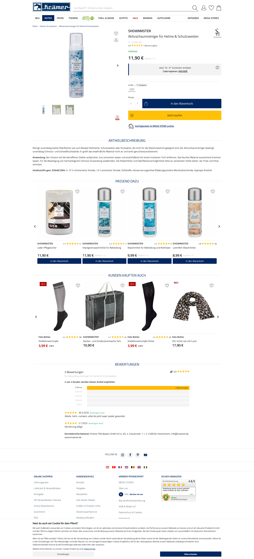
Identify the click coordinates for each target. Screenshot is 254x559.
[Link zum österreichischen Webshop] (108, 467)
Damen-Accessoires (48, 26)
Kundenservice (85, 476)
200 (131, 89)
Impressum (124, 518)
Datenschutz (89, 548)
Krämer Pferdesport (131, 476)
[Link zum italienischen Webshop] (146, 467)
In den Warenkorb (59, 261)
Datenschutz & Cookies (130, 512)
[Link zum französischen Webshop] (120, 467)
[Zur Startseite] (52, 6)
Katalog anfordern (85, 517)
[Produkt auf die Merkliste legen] (116, 33)
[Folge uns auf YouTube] (145, 455)
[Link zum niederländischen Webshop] (127, 467)
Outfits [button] (123, 18)
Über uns (123, 488)
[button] (88, 18)
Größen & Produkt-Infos (88, 506)
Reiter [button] (48, 18)
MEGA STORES (211, 18)
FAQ (36, 517)
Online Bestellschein (44, 506)
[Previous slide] (35, 65)
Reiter (35, 26)
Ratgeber (143, 85)
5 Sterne (78, 387)
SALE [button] (135, 18)
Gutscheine (39, 511)
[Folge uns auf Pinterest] (138, 455)
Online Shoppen (43, 476)
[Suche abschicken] (195, 8)
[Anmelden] (203, 7)
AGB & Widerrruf (127, 506)
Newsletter (81, 494)
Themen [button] (73, 18)
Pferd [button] (60, 18)
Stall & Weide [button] (106, 18)
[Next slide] (117, 65)
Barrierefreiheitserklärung (132, 500)
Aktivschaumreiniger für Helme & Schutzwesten (79, 26)
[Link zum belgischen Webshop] (133, 467)
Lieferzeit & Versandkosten (47, 488)
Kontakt (80, 482)
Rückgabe (39, 494)
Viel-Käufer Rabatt (85, 500)
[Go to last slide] (35, 226)
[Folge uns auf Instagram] (123, 455)
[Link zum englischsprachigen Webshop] (139, 467)
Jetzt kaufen (174, 115)
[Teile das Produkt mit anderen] (116, 40)
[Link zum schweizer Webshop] (114, 467)
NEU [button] (37, 18)
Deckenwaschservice (86, 511)
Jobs (131, 494)
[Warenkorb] (218, 7)
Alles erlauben (190, 554)
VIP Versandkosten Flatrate (47, 500)
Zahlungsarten (41, 482)
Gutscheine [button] (164, 18)
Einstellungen (63, 554)
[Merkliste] (211, 7)
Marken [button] (147, 18)
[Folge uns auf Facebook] (130, 455)
